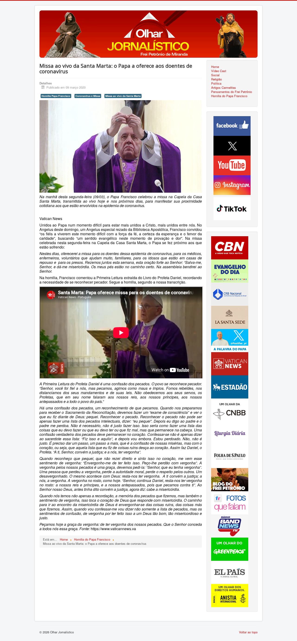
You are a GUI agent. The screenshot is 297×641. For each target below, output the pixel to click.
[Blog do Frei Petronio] (229, 479)
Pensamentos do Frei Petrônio (231, 92)
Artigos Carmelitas (223, 88)
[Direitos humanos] (229, 595)
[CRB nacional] (229, 293)
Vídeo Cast (218, 71)
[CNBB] (229, 409)
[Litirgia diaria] (229, 433)
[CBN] (229, 247)
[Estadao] (229, 386)
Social (215, 75)
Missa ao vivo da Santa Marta (123, 96)
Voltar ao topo (248, 632)
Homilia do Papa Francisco (229, 96)
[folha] (229, 456)
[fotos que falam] (229, 502)
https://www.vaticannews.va (113, 528)
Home (215, 67)
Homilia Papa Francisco (56, 96)
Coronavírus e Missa (87, 96)
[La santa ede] (229, 317)
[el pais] (229, 572)
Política (216, 83)
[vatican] (229, 363)
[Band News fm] (229, 525)
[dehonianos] (229, 270)
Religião (216, 79)
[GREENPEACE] (229, 548)
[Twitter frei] (229, 340)
